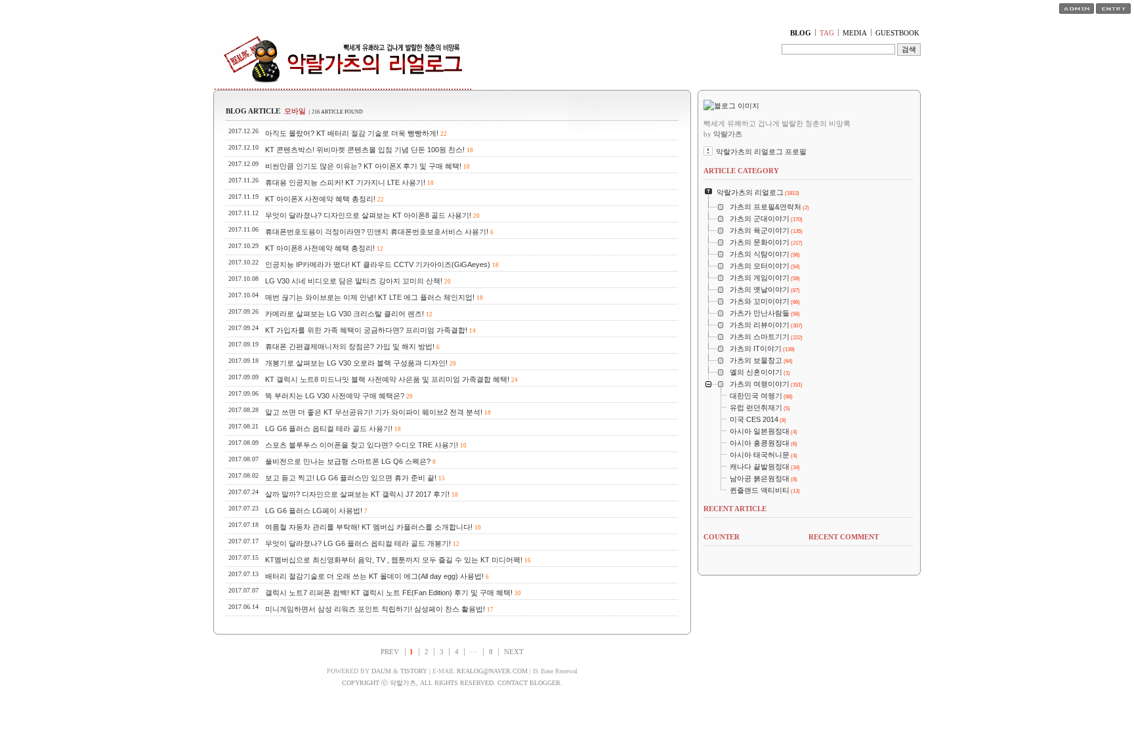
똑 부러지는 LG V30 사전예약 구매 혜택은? (334, 396)
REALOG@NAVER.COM (492, 671)
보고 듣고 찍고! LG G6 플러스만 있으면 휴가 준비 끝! (350, 478)
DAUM (381, 671)
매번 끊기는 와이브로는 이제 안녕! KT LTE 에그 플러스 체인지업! (369, 297)
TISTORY (413, 671)
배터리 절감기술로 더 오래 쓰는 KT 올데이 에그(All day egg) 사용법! (374, 576)
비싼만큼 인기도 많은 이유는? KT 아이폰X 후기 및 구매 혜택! (363, 166)
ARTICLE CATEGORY (741, 171)
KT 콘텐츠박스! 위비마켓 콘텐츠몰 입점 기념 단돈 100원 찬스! (365, 150)
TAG (827, 33)
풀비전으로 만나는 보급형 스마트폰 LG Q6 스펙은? (347, 461)
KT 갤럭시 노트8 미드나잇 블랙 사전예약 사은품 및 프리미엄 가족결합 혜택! (387, 379)
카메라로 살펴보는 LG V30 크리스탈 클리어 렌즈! (344, 314)
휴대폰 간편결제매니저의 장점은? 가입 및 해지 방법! (349, 346)
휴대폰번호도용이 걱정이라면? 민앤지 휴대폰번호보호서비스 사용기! (376, 232)
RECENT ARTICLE (735, 509)
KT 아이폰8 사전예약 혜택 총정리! (320, 248)
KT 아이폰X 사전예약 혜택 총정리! (320, 199)
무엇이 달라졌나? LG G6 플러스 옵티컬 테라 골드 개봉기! (358, 543)
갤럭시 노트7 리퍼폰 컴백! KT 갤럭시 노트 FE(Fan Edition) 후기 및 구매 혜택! (389, 593)
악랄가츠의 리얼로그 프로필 (761, 152)
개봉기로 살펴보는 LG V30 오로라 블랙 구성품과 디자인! (356, 363)
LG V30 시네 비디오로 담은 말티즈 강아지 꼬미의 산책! (353, 281)
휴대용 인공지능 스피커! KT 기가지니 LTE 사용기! (345, 182)
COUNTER (722, 537)
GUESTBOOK (897, 33)
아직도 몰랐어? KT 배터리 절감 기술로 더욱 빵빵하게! (351, 133)
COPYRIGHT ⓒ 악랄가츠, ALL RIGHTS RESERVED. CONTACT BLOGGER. (452, 682)
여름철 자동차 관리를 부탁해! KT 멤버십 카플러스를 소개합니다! (368, 527)
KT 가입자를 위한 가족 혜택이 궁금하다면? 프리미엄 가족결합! (366, 330)
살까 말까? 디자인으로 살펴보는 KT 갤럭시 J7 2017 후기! (357, 494)
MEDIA (855, 33)
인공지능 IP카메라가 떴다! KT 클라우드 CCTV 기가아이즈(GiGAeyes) (377, 264)
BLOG (800, 33)
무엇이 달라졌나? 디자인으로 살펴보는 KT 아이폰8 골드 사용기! (368, 215)
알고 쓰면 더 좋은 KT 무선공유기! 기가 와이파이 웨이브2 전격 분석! (373, 412)
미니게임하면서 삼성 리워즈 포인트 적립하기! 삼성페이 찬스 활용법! (375, 609)
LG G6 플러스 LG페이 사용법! (313, 510)
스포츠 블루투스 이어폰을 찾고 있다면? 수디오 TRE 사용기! (361, 445)
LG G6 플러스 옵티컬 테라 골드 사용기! (328, 428)
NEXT (514, 652)
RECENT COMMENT (843, 537)
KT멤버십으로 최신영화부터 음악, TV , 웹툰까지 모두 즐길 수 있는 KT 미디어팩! (393, 560)
